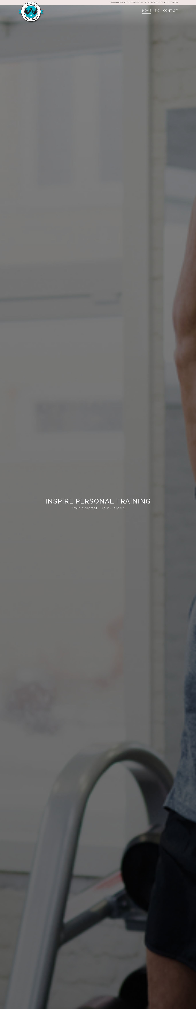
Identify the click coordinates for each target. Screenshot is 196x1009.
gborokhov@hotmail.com (155, 2)
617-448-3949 (172, 2)
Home (146, 10)
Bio (157, 10)
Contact (170, 10)
